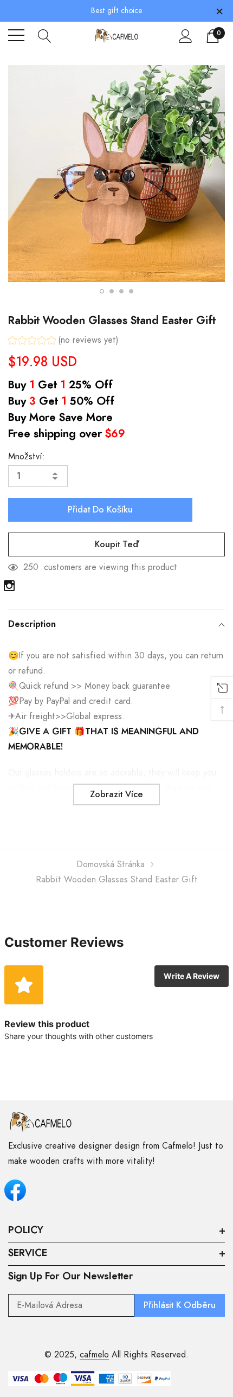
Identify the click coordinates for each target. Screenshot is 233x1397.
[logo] (116, 35)
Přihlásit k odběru (180, 1305)
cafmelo (94, 1354)
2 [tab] (111, 291)
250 (30, 567)
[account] (185, 35)
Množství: (26, 456)
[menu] (16, 35)
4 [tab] (131, 291)
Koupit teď (116, 544)
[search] (44, 35)
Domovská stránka (110, 864)
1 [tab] (102, 291)
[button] (63, 341)
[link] (9, 585)
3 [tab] (121, 291)
